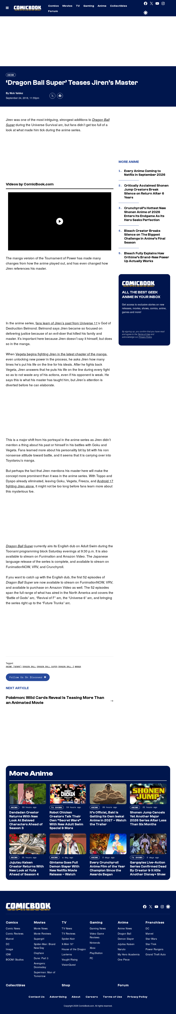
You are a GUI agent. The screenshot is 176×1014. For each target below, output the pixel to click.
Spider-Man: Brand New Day (45, 946)
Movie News (41, 928)
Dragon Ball (29, 666)
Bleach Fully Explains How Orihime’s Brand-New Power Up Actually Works (146, 257)
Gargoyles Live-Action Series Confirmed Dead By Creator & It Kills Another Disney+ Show (148, 868)
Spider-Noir (68, 938)
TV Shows (56, 807)
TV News (67, 928)
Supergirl (39, 938)
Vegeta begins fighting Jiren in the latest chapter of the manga (61, 354)
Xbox (93, 948)
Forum (53, 11)
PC (91, 958)
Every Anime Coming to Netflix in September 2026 (144, 173)
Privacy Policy (145, 336)
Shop (66, 985)
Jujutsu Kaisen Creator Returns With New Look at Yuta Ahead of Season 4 (26, 868)
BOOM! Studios (15, 959)
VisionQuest (69, 964)
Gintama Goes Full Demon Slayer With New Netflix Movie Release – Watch (64, 868)
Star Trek (151, 944)
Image (9, 949)
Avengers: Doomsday (40, 965)
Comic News (13, 928)
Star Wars (151, 938)
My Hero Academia (129, 954)
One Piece (124, 959)
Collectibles (118, 5)
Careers (92, 996)
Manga (78, 666)
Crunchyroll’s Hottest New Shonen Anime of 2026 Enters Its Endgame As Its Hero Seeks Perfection (145, 214)
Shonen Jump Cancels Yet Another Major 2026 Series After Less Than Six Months (148, 818)
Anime (102, 5)
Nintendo (95, 942)
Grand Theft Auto (156, 954)
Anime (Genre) (13, 666)
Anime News (125, 928)
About (76, 996)
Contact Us (37, 996)
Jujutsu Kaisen (126, 944)
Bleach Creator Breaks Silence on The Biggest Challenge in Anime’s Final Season (144, 236)
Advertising (58, 996)
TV (78, 5)
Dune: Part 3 (41, 958)
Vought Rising (70, 959)
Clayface (39, 953)
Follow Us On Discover (26, 677)
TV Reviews (68, 933)
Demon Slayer (126, 938)
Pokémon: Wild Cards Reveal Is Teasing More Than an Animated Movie (55, 700)
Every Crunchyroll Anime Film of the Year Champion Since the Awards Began (107, 868)
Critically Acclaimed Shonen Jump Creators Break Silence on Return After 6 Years (146, 191)
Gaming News (98, 928)
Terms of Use (144, 334)
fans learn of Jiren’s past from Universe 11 (67, 323)
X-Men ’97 (67, 944)
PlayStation (96, 953)
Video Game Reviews (97, 935)
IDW (8, 954)
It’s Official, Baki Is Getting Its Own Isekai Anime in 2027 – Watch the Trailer (108, 818)
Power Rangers (154, 949)
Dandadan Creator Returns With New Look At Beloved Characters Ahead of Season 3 (26, 820)
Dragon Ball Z (66, 666)
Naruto (122, 949)
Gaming (88, 5)
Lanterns (67, 954)
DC (7, 944)
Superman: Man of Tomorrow (44, 974)
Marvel (10, 938)
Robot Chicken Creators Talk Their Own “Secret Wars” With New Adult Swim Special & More (66, 820)
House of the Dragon (74, 949)
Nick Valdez (16, 93)
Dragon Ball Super (47, 666)
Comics (53, 5)
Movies (67, 5)
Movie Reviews (42, 933)
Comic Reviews (14, 933)
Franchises (155, 922)
